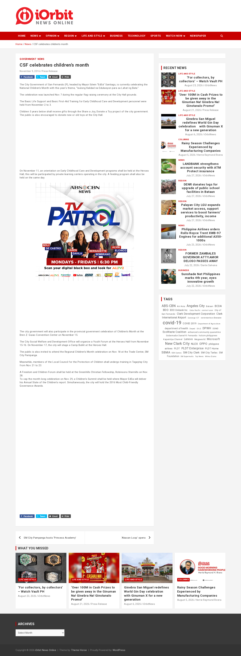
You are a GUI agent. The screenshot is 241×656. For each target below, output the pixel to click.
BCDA (218, 306)
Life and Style (92, 35)
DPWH (207, 328)
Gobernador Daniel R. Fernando (182, 335)
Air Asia (181, 306)
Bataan (209, 306)
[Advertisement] (85, 143)
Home (22, 35)
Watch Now (174, 35)
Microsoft (213, 339)
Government (28, 59)
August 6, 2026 (193, 134)
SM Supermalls (187, 356)
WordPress (119, 650)
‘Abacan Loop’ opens (133, 537)
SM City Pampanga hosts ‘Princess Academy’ (50, 537)
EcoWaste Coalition (174, 331)
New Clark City (177, 343)
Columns (183, 139)
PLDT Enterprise (192, 348)
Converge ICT (193, 318)
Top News (199, 356)
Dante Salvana (209, 265)
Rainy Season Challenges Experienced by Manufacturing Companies (201, 147)
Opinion (51, 35)
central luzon (207, 310)
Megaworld (200, 339)
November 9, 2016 (30, 71)
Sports (156, 35)
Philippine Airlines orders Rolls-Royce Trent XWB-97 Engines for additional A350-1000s (200, 234)
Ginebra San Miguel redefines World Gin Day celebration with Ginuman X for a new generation (201, 124)
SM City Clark (191, 352)
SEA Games (177, 353)
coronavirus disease (211, 318)
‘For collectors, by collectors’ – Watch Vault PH (200, 79)
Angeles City (196, 306)
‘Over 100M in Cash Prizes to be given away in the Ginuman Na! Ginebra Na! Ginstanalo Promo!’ (201, 100)
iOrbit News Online (45, 650)
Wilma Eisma (210, 356)
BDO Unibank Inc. (179, 310)
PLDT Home (212, 348)
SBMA (165, 352)
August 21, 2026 (192, 110)
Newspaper (198, 35)
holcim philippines (208, 335)
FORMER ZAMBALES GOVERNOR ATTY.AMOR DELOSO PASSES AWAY (201, 257)
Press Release (50, 71)
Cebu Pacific (195, 310)
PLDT (177, 348)
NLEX (194, 343)
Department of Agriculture (209, 324)
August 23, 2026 (194, 85)
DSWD (216, 328)
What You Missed (33, 548)
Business (116, 35)
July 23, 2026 (193, 244)
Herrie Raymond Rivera (210, 155)
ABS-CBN (169, 306)
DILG (199, 329)
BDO (166, 310)
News (34, 35)
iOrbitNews (211, 85)
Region (69, 35)
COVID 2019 (189, 323)
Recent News (175, 68)
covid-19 (172, 322)
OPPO (203, 343)
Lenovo (188, 339)
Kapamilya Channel (172, 339)
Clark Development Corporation (196, 313)
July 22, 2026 (191, 265)
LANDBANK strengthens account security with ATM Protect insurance (200, 167)
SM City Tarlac (209, 352)
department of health (176, 328)
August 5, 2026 (187, 155)
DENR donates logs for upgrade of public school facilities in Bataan (201, 188)
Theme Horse (79, 650)
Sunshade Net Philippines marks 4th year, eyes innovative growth (200, 277)
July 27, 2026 (193, 175)
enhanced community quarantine (204, 332)
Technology (137, 35)
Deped (192, 329)
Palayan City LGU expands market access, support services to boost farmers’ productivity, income (201, 210)
